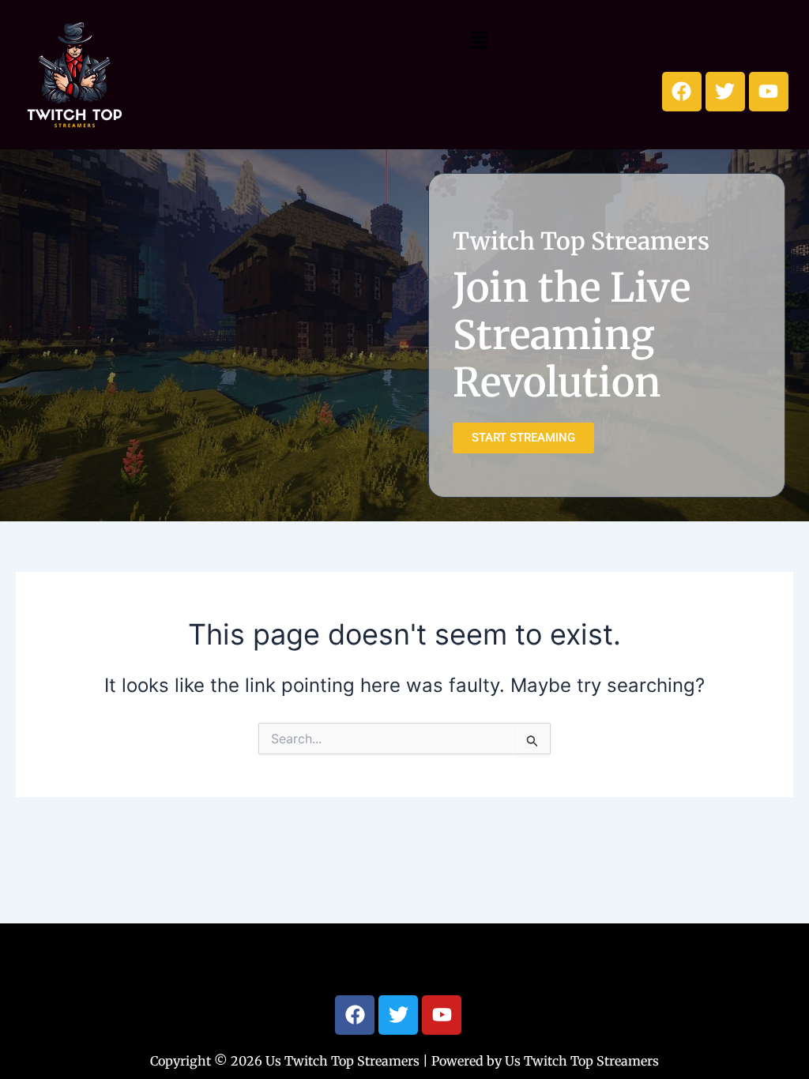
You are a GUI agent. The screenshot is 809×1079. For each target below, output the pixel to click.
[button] (479, 40)
